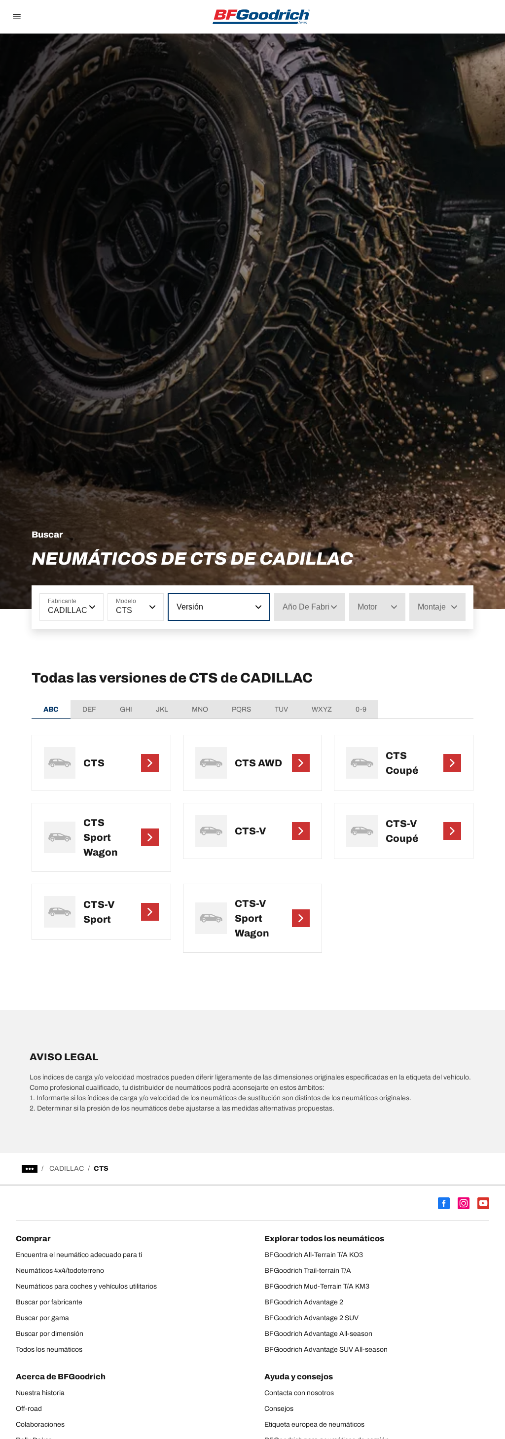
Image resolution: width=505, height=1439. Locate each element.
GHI (126, 709)
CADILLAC (66, 1168)
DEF (89, 709)
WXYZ (322, 709)
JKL (162, 709)
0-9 (361, 709)
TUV (281, 709)
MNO (200, 709)
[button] (91, 607)
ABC (51, 709)
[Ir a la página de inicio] (261, 17)
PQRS (241, 709)
